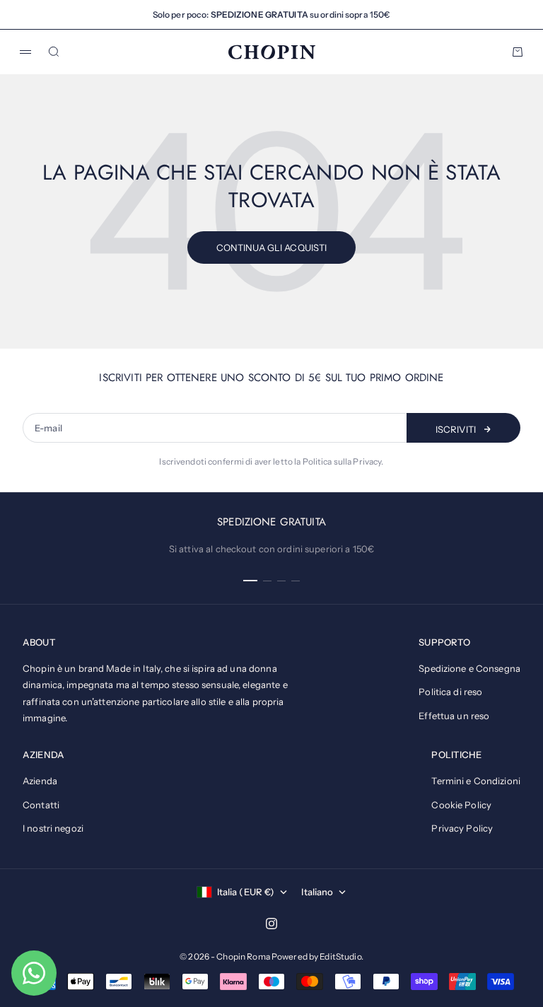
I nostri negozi (53, 828)
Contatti (41, 804)
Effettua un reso (454, 715)
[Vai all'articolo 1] (250, 580)
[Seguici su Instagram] (271, 923)
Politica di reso (450, 691)
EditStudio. (341, 956)
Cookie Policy (461, 804)
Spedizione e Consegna (469, 668)
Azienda (40, 780)
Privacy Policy (462, 828)
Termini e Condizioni (475, 780)
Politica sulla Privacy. (343, 461)
